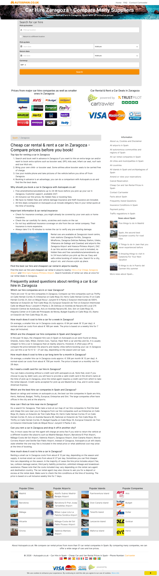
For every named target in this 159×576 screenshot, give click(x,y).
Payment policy (117, 209)
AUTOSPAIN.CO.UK (26, 2)
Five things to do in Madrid (131, 223)
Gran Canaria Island (99, 502)
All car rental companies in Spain (125, 157)
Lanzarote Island (98, 521)
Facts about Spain (118, 196)
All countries (116, 165)
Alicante (23, 521)
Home (118, 2)
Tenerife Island (97, 512)
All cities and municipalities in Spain (126, 161)
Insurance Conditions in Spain (124, 205)
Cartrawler (130, 555)
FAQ (125, 2)
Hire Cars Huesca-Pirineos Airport (38, 273)
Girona (22, 530)
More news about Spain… (122, 274)
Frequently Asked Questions (123, 201)
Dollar (128, 512)
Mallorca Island (97, 530)
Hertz (128, 530)
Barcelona (24, 502)
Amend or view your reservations (125, 176)
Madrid (22, 493)
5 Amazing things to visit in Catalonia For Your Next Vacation (131, 256)
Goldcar (129, 521)
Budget (128, 502)
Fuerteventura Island (99, 493)
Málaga (22, 512)
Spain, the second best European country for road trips (131, 235)
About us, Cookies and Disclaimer (126, 141)
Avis (127, 493)
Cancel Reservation (119, 181)
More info (115, 573)
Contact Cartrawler (138, 2)
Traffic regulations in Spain (122, 213)
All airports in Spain (119, 145)
